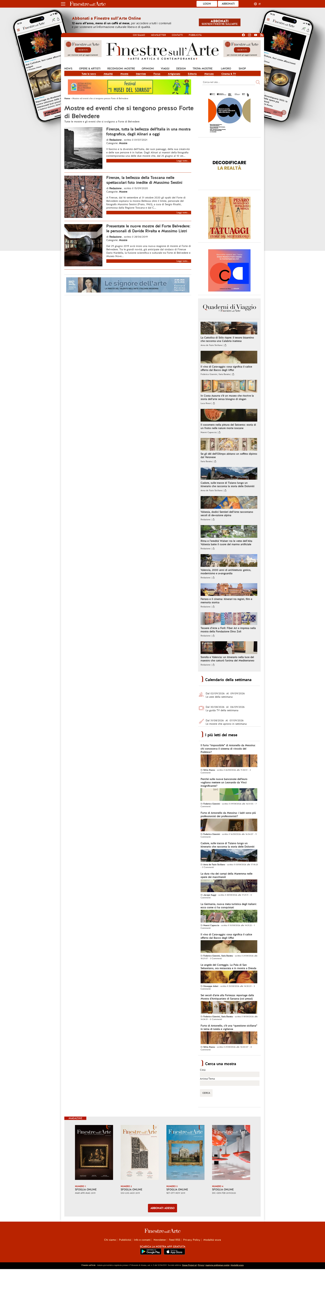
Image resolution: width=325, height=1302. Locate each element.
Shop (242, 68)
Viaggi (165, 68)
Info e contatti (142, 1240)
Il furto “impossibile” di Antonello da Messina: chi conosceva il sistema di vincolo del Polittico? (228, 749)
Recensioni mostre (121, 68)
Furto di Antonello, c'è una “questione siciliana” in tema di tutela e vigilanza (229, 1027)
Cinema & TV (228, 73)
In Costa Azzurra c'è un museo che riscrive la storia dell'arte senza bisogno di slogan (227, 397)
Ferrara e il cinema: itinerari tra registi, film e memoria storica (226, 600)
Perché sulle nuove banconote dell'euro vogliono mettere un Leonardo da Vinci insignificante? (224, 782)
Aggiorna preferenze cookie (217, 1265)
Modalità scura (212, 1240)
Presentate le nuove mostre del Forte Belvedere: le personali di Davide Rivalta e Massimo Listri (148, 228)
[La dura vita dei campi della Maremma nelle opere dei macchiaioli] (229, 886)
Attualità (108, 73)
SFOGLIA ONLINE (85, 1189)
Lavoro (226, 68)
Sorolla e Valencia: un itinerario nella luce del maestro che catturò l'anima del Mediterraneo (227, 658)
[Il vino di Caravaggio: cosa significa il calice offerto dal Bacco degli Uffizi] (229, 357)
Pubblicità (195, 35)
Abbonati (228, 3)
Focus (157, 73)
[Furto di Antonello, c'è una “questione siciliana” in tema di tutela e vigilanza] (229, 1038)
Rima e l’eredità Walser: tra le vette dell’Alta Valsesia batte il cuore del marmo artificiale (226, 542)
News (68, 68)
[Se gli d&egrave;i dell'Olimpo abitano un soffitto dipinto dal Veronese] (229, 444)
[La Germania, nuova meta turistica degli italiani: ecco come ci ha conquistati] (229, 916)
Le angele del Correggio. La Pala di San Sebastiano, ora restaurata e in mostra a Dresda (228, 966)
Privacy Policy (191, 1240)
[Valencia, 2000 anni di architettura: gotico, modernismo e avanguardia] (229, 561)
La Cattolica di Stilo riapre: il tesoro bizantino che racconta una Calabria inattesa (227, 339)
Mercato (209, 73)
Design (181, 68)
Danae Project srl (189, 1265)
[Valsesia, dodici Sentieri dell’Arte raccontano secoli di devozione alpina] (229, 503)
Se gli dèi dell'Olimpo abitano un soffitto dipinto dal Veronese (229, 455)
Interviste (141, 73)
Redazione (115, 140)
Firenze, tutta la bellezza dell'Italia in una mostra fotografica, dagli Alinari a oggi (148, 131)
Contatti (177, 35)
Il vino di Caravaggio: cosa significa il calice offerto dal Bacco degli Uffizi (226, 368)
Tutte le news (89, 73)
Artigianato (174, 73)
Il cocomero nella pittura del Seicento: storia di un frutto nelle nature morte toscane (228, 426)
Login (207, 3)
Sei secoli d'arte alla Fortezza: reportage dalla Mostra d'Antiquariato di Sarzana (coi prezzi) (227, 997)
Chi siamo (139, 35)
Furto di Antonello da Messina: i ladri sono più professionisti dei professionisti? (228, 814)
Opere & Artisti (90, 68)
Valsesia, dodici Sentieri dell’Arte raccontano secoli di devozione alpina (227, 513)
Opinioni (148, 68)
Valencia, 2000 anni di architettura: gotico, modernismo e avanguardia (226, 571)
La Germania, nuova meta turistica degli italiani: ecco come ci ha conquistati (229, 905)
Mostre (124, 73)
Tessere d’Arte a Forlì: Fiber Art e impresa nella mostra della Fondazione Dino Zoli (228, 629)
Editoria (192, 73)
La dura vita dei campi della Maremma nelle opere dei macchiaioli (226, 875)
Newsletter (158, 35)
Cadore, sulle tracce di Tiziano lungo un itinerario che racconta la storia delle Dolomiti (227, 484)
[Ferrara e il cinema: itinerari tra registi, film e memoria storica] (229, 590)
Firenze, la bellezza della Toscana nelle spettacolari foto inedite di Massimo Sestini (144, 180)
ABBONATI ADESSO (162, 1208)
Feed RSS (174, 1240)
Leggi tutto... (183, 160)
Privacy (201, 1265)
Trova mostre (202, 68)
